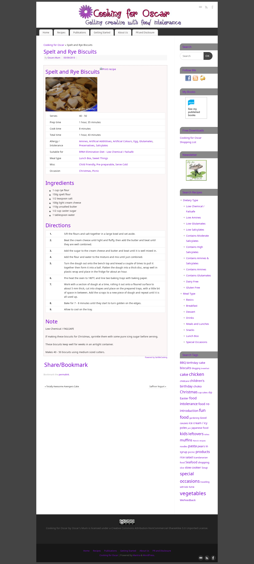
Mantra (136, 555)
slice (182, 467)
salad (189, 457)
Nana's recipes (199, 440)
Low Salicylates (195, 229)
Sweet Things (100, 158)
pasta (192, 446)
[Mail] (200, 7)
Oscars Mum (54, 57)
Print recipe (109, 69)
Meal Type (189, 293)
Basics (190, 299)
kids (184, 433)
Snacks (190, 330)
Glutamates (146, 141)
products (203, 451)
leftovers (196, 433)
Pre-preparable (105, 164)
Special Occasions (196, 342)
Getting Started (102, 32)
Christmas (85, 170)
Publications (79, 32)
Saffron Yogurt (157, 386)
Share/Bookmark (66, 365)
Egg (135, 141)
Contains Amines (196, 269)
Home (46, 32)
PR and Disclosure (145, 32)
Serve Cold (121, 164)
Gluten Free (193, 287)
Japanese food (200, 427)
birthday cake (196, 363)
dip (210, 392)
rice (182, 457)
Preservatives (87, 145)
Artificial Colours (122, 141)
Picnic (95, 170)
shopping (203, 462)
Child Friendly (87, 164)
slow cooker (193, 467)
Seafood (191, 462)
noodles (183, 446)
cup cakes (203, 392)
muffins (186, 440)
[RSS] (206, 7)
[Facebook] (212, 7)
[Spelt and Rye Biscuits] (71, 110)
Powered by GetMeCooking (156, 357)
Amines (83, 141)
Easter (184, 398)
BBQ (183, 363)
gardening (194, 417)
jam (189, 428)
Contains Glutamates (198, 275)
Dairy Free (192, 281)
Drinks (190, 317)
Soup (205, 467)
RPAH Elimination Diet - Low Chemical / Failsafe (106, 151)
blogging (196, 368)
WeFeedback (188, 500)
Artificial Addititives (100, 141)
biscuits (185, 368)
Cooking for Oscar (54, 45)
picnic (191, 452)
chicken (196, 374)
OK (207, 55)
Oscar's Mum (80, 528)
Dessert (190, 311)
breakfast (205, 368)
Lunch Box (85, 158)
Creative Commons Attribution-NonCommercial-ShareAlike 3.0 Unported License (159, 528)
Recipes (61, 32)
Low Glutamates (195, 223)
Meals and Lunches (197, 323)
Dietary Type (190, 200)
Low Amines (193, 217)
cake (184, 374)
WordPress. (149, 555)
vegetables (193, 493)
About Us (123, 32)
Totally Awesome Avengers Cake (62, 386)
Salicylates (102, 145)
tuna (191, 486)
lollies (206, 434)
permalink (64, 374)
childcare (184, 381)
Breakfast (191, 305)
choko (197, 386)
